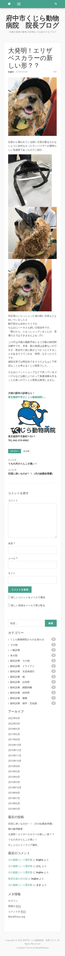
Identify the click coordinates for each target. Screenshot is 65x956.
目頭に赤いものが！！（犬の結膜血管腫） (31, 473)
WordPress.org (16, 916)
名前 (11, 543)
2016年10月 (14, 744)
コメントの (17, 911)
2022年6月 (14, 718)
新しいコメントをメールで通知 (28, 597)
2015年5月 (14, 771)
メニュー (19, 4)
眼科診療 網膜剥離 (21, 687)
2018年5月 (14, 728)
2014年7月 (14, 798)
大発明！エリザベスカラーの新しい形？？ (31, 834)
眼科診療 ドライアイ (22, 666)
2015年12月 (14, 750)
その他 (14, 644)
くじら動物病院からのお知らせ (27, 639)
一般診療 (15, 650)
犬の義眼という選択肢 (20, 859)
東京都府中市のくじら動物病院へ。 (27, 397)
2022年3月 (14, 723)
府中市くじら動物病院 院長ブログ (32, 21)
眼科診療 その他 (20, 660)
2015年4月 (14, 776)
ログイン (13, 900)
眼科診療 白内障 (20, 682)
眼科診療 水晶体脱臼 (22, 671)
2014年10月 (14, 787)
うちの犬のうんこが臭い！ (22, 463)
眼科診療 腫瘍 (18, 698)
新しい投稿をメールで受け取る (28, 605)
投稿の (14, 906)
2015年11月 (14, 755)
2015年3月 (14, 782)
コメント (13, 500)
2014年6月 (14, 803)
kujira (11, 71)
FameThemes (42, 947)
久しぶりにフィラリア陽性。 (24, 845)
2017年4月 (14, 739)
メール (13, 558)
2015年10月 (14, 760)
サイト (11, 573)
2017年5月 (14, 734)
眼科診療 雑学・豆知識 (23, 703)
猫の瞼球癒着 (15, 828)
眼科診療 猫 (17, 676)
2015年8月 (14, 766)
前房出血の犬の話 (18, 878)
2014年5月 (14, 808)
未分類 (26, 451)
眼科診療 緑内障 (20, 692)
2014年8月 (14, 792)
